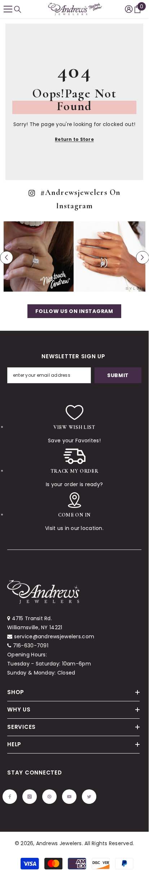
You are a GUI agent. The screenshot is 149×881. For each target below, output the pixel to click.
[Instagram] (56, 475)
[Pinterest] (71, 475)
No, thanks (76, 493)
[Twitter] (102, 475)
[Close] (135, 371)
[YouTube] (87, 475)
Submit (72, 452)
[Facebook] (41, 475)
